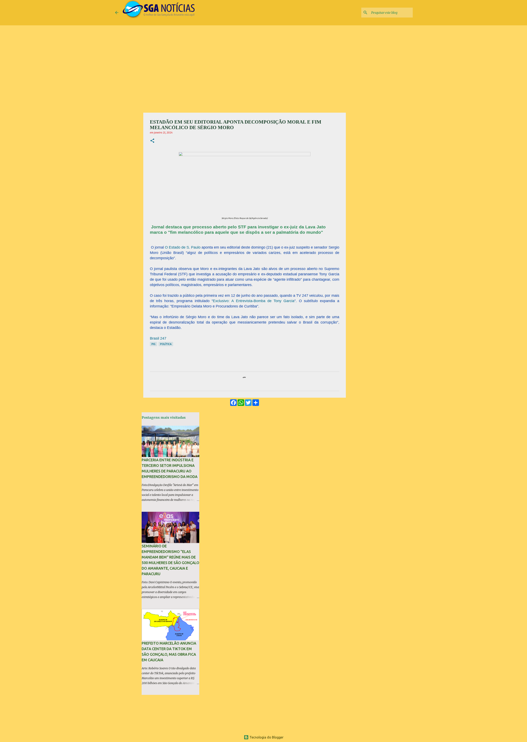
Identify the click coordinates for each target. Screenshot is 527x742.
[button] (152, 141)
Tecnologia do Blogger (266, 737)
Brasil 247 (158, 338)
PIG (153, 344)
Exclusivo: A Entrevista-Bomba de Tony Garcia (253, 301)
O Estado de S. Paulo (183, 247)
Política (165, 344)
